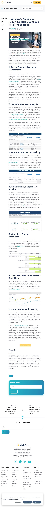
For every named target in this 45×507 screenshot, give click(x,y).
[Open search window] (31, 2)
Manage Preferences (37, 502)
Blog (24, 470)
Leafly (13, 481)
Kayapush (14, 483)
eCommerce (4, 483)
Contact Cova (37, 483)
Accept (27, 502)
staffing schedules (21, 246)
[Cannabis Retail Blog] (22, 410)
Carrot (13, 472)
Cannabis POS (4, 470)
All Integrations (15, 470)
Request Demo (37, 2)
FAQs (24, 489)
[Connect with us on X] (15, 461)
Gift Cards (3, 481)
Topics (15, 375)
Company (36, 467)
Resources (26, 467)
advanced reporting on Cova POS (17, 54)
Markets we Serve (38, 472)
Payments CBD (4, 474)
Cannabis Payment (27, 478)
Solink (13, 486)
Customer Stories (38, 474)
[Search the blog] (41, 8)
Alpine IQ (14, 474)
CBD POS (3, 472)
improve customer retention (17, 114)
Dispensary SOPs (27, 487)
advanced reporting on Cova (21, 325)
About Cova (36, 470)
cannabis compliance (13, 162)
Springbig (14, 477)
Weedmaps (14, 479)
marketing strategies (15, 289)
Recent (10, 375)
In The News (37, 477)
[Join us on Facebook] (20, 461)
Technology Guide (27, 484)
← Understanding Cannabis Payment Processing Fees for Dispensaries (10, 410)
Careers (36, 479)
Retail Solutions (5, 467)
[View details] (29, 461)
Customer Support (38, 481)
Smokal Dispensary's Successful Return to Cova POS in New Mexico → (34, 410)
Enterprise (3, 486)
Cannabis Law (26, 476)
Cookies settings (18, 502)
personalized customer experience (19, 119)
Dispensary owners (27, 206)
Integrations (15, 467)
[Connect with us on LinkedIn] (24, 461)
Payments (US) (4, 479)
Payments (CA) (4, 477)
